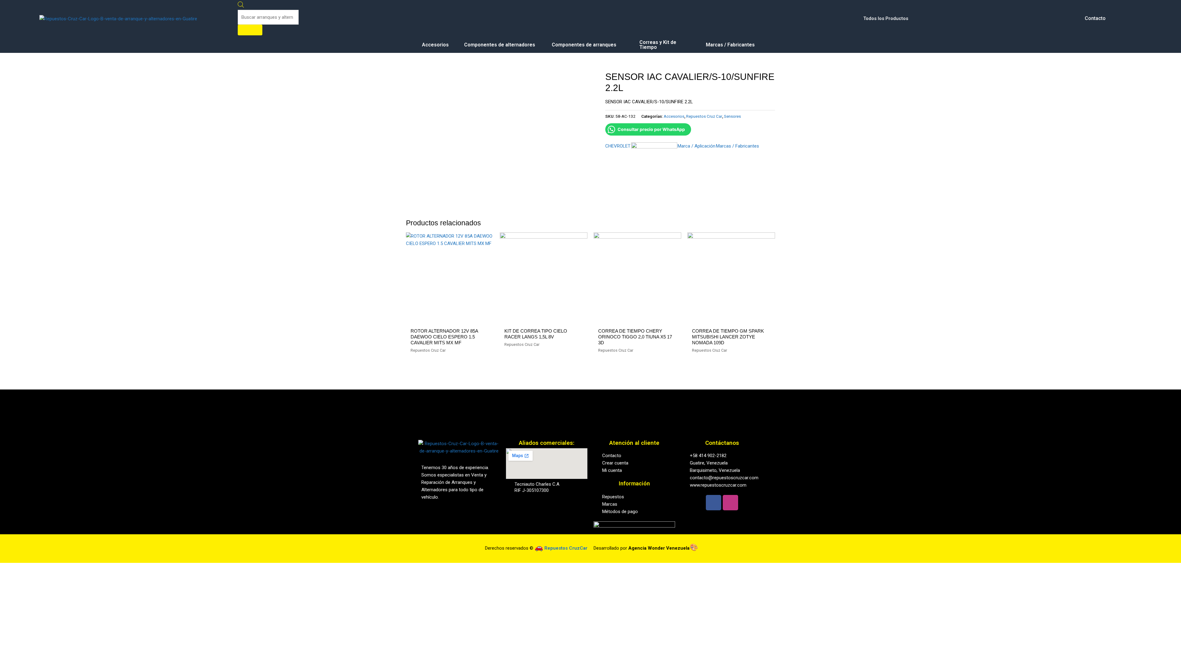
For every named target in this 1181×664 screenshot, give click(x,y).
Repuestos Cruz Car (704, 116)
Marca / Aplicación (696, 146)
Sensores (732, 116)
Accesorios (435, 44)
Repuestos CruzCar (565, 548)
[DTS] (654, 165)
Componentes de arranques (584, 44)
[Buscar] (250, 30)
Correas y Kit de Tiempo (657, 45)
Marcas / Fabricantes (730, 44)
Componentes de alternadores (499, 44)
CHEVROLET (617, 146)
